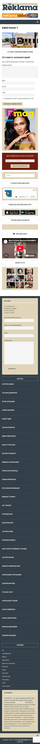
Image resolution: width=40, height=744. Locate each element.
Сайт (3, 92)
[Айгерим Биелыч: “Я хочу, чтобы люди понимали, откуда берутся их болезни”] (20, 272)
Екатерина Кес (8, 523)
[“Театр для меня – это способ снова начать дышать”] (29, 278)
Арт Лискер (6, 505)
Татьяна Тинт (7, 592)
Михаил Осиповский (10, 462)
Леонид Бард (7, 514)
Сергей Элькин (8, 384)
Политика (5, 673)
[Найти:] (20, 175)
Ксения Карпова (8, 583)
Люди (4, 670)
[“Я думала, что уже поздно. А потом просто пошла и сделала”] (29, 285)
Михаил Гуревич (8, 497)
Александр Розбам (9, 601)
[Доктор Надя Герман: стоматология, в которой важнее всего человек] (20, 285)
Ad (3, 650)
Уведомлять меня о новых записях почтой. (19, 98)
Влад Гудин (6, 419)
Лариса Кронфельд (10, 471)
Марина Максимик (9, 627)
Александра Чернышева (11, 575)
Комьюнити (5, 660)
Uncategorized (6, 653)
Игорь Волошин (8, 401)
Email (4, 86)
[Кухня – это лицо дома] (29, 272)
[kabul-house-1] (20, 46)
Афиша (4, 657)
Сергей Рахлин (8, 557)
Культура (5, 666)
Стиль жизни (6, 686)
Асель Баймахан (8, 609)
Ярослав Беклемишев (10, 488)
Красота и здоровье (8, 663)
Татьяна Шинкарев (9, 393)
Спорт (4, 683)
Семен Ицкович (8, 410)
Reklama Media (20, 702)
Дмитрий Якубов (9, 436)
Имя (3, 80)
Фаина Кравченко (9, 479)
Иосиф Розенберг (9, 453)
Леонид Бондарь (8, 540)
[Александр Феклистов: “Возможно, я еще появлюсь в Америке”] (11, 285)
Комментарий (6, 65)
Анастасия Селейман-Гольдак (14, 549)
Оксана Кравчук (8, 427)
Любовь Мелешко (9, 635)
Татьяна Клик (7, 531)
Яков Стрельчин (8, 445)
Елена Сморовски (9, 618)
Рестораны (5, 679)
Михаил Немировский (11, 566)
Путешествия (6, 676)
